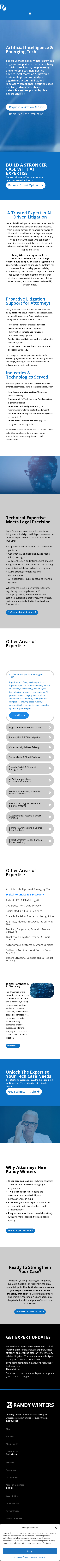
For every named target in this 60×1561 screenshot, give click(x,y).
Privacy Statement (38, 1557)
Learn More (11, 1045)
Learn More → (19, 715)
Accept (30, 1551)
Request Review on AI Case (26, 107)
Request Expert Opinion (24, 185)
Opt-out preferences (22, 1557)
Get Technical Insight (22, 1091)
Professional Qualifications (21, 612)
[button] (55, 1527)
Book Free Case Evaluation (26, 114)
